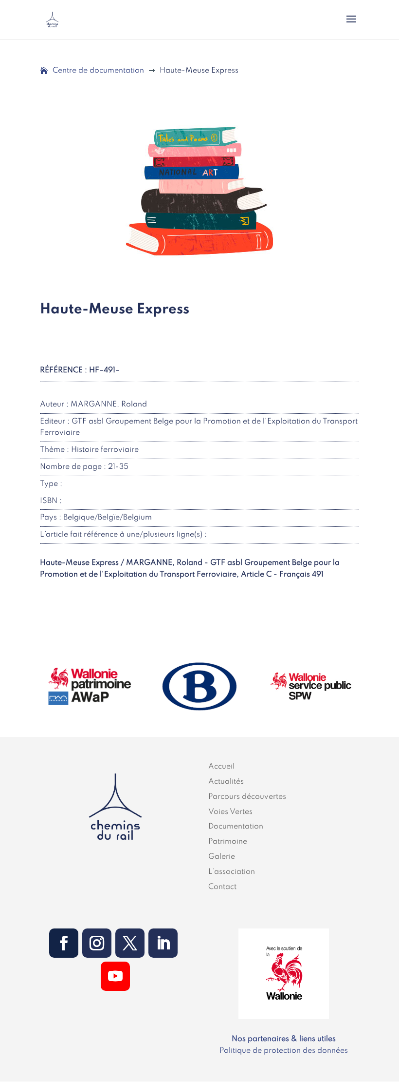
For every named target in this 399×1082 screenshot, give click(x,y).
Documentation (235, 827)
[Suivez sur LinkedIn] (163, 943)
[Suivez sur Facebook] (63, 943)
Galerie (221, 857)
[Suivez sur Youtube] (115, 976)
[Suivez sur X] (130, 943)
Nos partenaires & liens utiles (284, 1039)
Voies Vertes (230, 812)
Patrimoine (227, 842)
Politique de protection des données (283, 1051)
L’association (231, 872)
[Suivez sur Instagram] (96, 943)
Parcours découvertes (247, 797)
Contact (222, 887)
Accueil (221, 767)
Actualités (226, 782)
